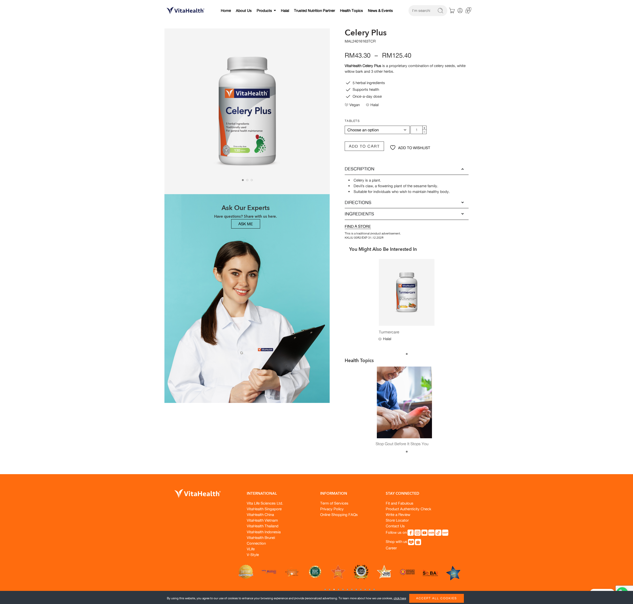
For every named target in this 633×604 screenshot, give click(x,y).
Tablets (352, 121)
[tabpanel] (247, 112)
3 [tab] (251, 180)
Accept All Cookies (436, 598)
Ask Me (245, 223)
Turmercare (389, 331)
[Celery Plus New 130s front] (247, 111)
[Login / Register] (460, 10)
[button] (325, 589)
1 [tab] (243, 180)
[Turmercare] (406, 292)
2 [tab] (247, 180)
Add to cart (364, 146)
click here (400, 598)
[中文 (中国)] (468, 10)
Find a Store (358, 226)
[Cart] (452, 10)
